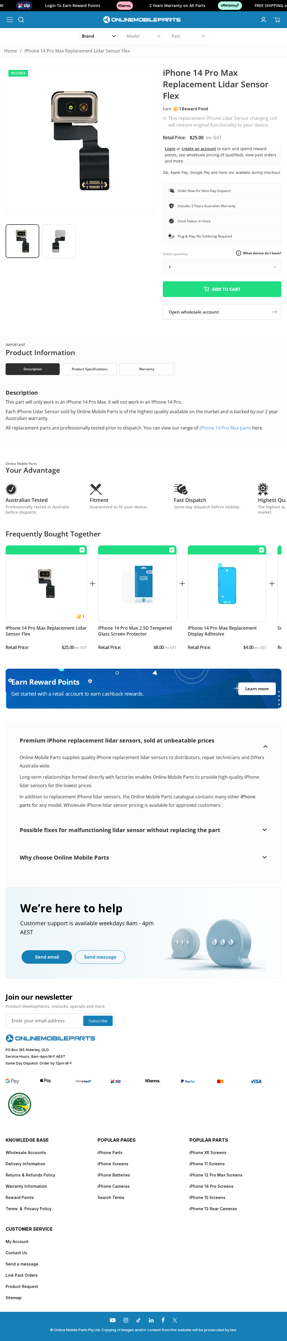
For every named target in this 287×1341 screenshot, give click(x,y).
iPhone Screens (113, 1163)
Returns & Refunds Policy (30, 1175)
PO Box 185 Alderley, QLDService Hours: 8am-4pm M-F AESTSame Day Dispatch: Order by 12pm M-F (39, 1056)
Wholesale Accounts (26, 1152)
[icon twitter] (174, 1320)
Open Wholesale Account (194, 312)
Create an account (199, 148)
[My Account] (263, 19)
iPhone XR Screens (207, 1152)
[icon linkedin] (151, 1320)
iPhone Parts (110, 1152)
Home (10, 51)
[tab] (34, 369)
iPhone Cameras (114, 1186)
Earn (185, 108)
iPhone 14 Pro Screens (211, 1186)
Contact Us (16, 1252)
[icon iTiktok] (138, 1320)
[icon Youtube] (112, 1320)
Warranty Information (26, 1186)
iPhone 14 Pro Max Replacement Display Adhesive (222, 631)
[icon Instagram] (125, 1320)
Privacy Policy (38, 1208)
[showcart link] (277, 19)
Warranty (146, 369)
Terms (12, 1208)
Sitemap (14, 1297)
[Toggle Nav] (10, 19)
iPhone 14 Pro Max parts (225, 428)
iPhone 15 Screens (207, 1197)
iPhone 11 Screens (207, 1163)
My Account (17, 1241)
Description (33, 369)
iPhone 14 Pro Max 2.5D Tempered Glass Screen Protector (135, 631)
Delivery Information (25, 1163)
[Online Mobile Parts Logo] (142, 19)
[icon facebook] (163, 1320)
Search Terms (111, 1197)
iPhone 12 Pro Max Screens (215, 1175)
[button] (24, 241)
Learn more (257, 688)
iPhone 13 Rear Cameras (213, 1208)
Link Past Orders (22, 1275)
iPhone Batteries (114, 1175)
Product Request (22, 1286)
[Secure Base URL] (50, 1040)
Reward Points (20, 1197)
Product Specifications (90, 369)
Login (170, 148)
